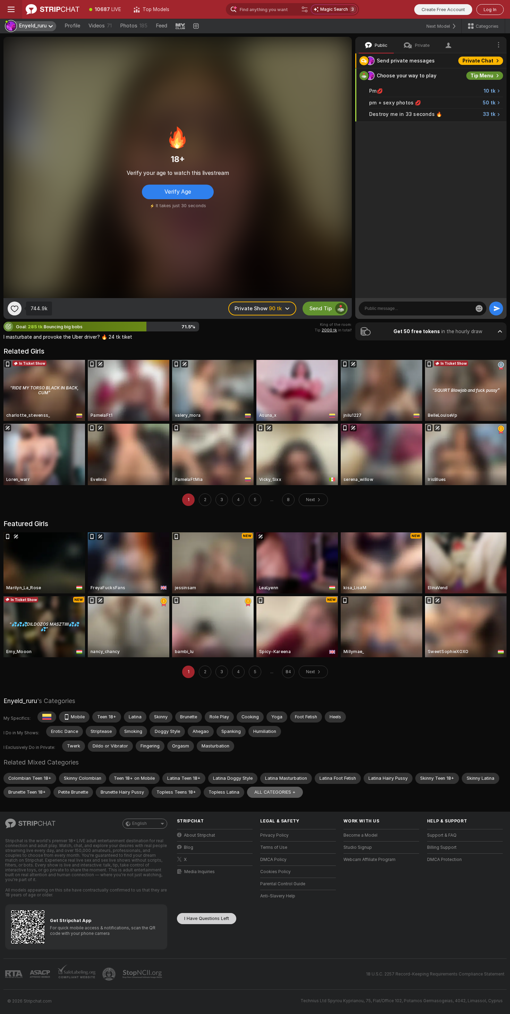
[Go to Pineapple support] (109, 974)
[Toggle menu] (11, 9)
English (139, 823)
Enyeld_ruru (20, 700)
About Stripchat (199, 835)
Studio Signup (357, 847)
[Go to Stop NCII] (142, 974)
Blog (188, 847)
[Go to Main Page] (52, 9)
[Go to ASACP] (40, 974)
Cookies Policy (275, 871)
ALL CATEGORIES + (275, 792)
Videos (100, 26)
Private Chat (477, 61)
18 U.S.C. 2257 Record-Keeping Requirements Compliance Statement (435, 974)
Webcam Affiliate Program (369, 859)
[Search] (304, 9)
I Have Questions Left (206, 918)
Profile (72, 26)
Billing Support (442, 847)
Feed (161, 26)
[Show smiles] (479, 308)
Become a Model (360, 835)
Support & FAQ (442, 835)
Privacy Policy (274, 835)
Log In (490, 9)
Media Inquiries (199, 871)
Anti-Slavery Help (277, 896)
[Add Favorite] (15, 308)
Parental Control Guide (282, 883)
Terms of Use (273, 847)
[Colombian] (46, 717)
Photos (133, 26)
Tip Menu (481, 75)
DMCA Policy (273, 859)
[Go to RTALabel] (14, 974)
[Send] (496, 308)
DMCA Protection (444, 859)
